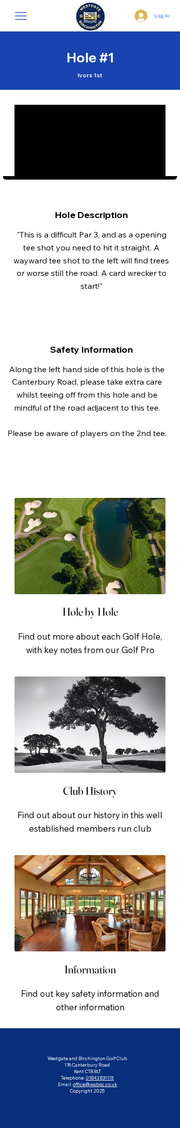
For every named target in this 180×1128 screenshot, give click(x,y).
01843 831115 (100, 1078)
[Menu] (21, 15)
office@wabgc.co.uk (95, 1084)
